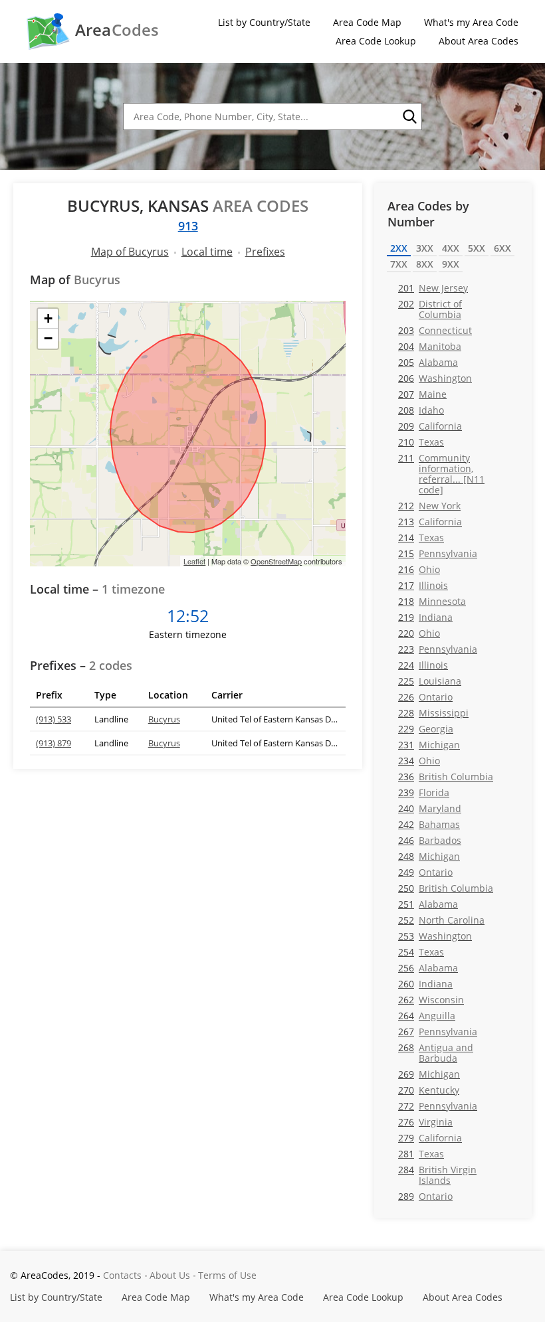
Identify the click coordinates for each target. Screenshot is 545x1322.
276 (425, 1121)
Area (117, 30)
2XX (398, 248)
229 (425, 728)
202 (430, 308)
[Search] (409, 117)
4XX (450, 248)
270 (428, 1090)
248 (429, 856)
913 (188, 226)
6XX (502, 248)
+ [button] (48, 318)
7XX (398, 264)
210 (421, 442)
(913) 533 (53, 719)
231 (429, 744)
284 (437, 1174)
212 (429, 505)
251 (428, 904)
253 (435, 936)
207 (422, 394)
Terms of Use (227, 1275)
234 (419, 760)
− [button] (48, 338)
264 (426, 1015)
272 (437, 1106)
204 (429, 346)
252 (441, 920)
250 (445, 888)
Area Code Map (367, 22)
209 (430, 426)
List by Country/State (264, 22)
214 (421, 537)
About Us (170, 1275)
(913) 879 (53, 743)
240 (429, 808)
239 (423, 792)
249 (425, 872)
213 (430, 521)
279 (430, 1137)
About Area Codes (478, 41)
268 (435, 1052)
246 (429, 840)
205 (428, 362)
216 (419, 569)
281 (421, 1153)
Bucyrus (164, 719)
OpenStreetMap (276, 561)
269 (429, 1074)
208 (421, 410)
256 (428, 967)
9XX (450, 264)
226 (425, 697)
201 (433, 288)
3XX (424, 248)
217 (423, 585)
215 (437, 553)
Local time (207, 251)
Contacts (122, 1275)
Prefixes (265, 251)
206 (435, 378)
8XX (424, 264)
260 (425, 983)
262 (431, 999)
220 (419, 633)
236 (445, 776)
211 (441, 473)
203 (435, 330)
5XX (476, 248)
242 (429, 824)
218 (432, 601)
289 (425, 1196)
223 (437, 649)
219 (425, 617)
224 (423, 665)
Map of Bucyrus (130, 251)
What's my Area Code (471, 22)
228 (433, 712)
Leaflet (194, 561)
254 (421, 952)
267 (437, 1031)
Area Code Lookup (376, 41)
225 (429, 681)
